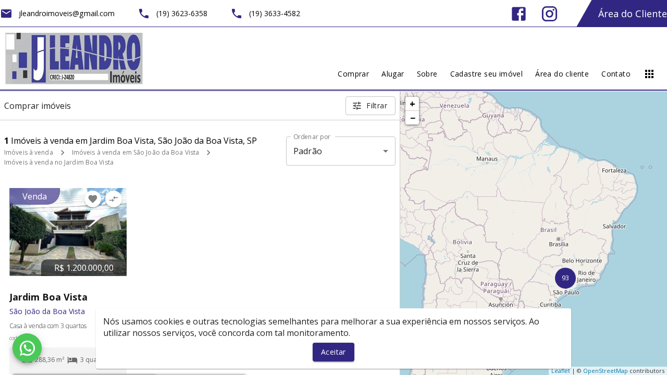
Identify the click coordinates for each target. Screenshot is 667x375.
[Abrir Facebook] (519, 14)
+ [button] (412, 103)
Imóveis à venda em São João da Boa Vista (136, 152)
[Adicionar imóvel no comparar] (113, 199)
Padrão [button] (307, 151)
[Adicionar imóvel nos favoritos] (92, 199)
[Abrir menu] (649, 73)
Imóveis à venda (28, 152)
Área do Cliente (632, 13)
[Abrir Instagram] (549, 14)
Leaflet (560, 370)
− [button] (412, 117)
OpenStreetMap (605, 370)
